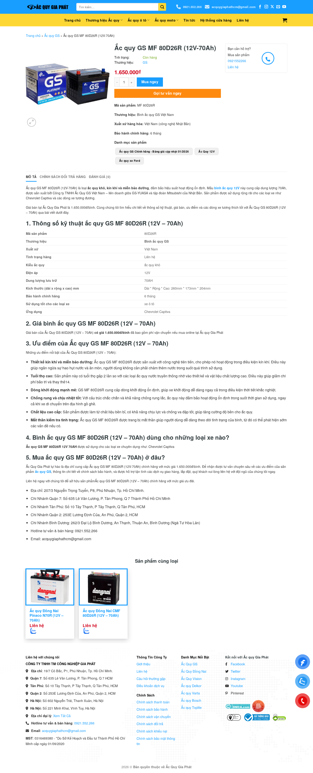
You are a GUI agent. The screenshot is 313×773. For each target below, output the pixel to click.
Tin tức (189, 20)
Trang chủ (72, 20)
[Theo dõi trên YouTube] (284, 7)
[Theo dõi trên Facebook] (260, 7)
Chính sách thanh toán (153, 701)
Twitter (235, 671)
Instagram (238, 678)
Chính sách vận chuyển (154, 716)
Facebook (238, 663)
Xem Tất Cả (62, 715)
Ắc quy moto (165, 20)
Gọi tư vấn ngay (168, 93)
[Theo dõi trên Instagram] (266, 7)
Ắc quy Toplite (191, 707)
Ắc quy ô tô (137, 20)
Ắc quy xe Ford (129, 161)
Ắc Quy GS (189, 663)
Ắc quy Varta (190, 693)
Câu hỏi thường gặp (151, 678)
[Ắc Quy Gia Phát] (47, 7)
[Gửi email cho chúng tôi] (278, 7)
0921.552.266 (192, 7)
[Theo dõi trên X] (272, 7)
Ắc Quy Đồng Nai (193, 671)
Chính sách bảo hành (152, 709)
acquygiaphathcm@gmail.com (233, 7)
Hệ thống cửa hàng (216, 20)
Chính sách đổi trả (150, 723)
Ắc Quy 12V (206, 151)
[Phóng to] (31, 122)
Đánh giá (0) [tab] (99, 176)
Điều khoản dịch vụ (150, 685)
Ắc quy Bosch (191, 700)
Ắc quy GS (52, 35)
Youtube (237, 685)
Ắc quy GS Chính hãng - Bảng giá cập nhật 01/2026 (154, 151)
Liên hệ (243, 20)
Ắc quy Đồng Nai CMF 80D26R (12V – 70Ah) (101, 613)
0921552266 (237, 60)
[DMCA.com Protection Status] (237, 706)
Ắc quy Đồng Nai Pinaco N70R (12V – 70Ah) (46, 616)
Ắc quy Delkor (191, 685)
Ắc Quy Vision (191, 678)
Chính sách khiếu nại (152, 731)
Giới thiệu (143, 663)
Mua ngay (150, 81)
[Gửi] (162, 7)
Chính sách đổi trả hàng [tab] (62, 176)
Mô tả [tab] (31, 176)
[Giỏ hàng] (285, 20)
